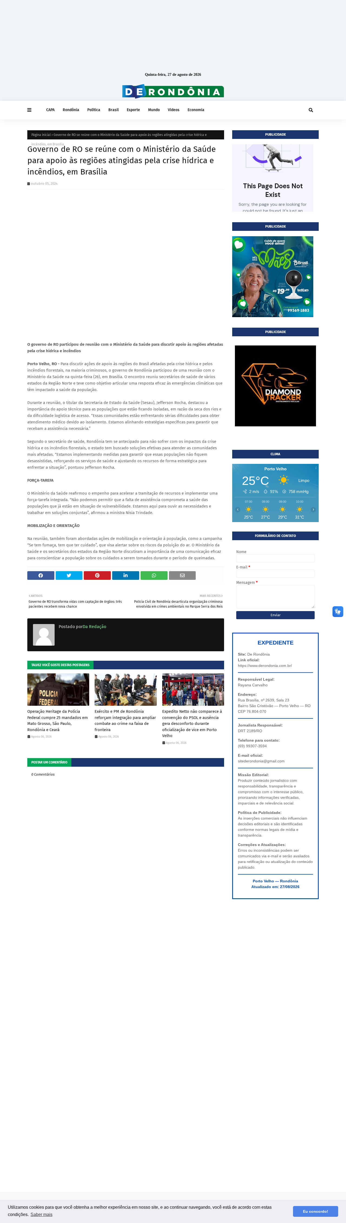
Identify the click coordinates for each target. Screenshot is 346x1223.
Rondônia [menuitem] (71, 110)
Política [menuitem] (93, 110)
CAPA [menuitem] (50, 110)
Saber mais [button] (41, 1214)
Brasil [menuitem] (113, 110)
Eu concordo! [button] (315, 1211)
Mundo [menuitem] (154, 110)
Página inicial (41, 135)
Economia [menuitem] (196, 110)
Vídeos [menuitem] (173, 110)
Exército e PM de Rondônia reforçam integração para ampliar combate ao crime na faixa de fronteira (125, 720)
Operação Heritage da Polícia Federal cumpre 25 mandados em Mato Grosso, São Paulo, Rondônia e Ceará (57, 720)
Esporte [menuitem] (133, 110)
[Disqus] (125, 976)
